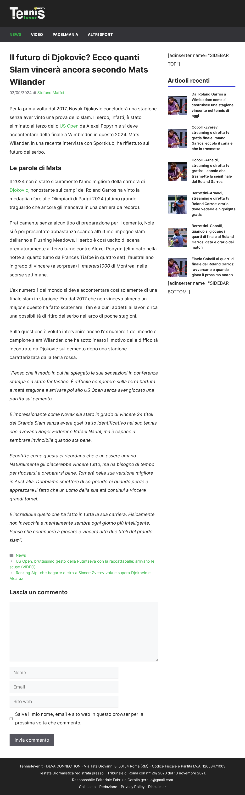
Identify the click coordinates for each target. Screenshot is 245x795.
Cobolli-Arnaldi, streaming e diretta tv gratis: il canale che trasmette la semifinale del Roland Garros (212, 171)
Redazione (108, 786)
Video (37, 34)
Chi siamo (87, 786)
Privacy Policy (133, 786)
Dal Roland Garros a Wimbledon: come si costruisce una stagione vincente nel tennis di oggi (213, 105)
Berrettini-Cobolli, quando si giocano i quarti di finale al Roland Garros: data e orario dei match (213, 237)
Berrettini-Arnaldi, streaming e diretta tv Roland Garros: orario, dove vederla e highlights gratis (213, 204)
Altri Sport (100, 34)
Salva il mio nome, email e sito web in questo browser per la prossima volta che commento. (79, 718)
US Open (69, 126)
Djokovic (19, 190)
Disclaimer (157, 786)
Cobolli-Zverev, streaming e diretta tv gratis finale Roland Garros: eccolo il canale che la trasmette (212, 138)
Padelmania (65, 34)
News (15, 34)
